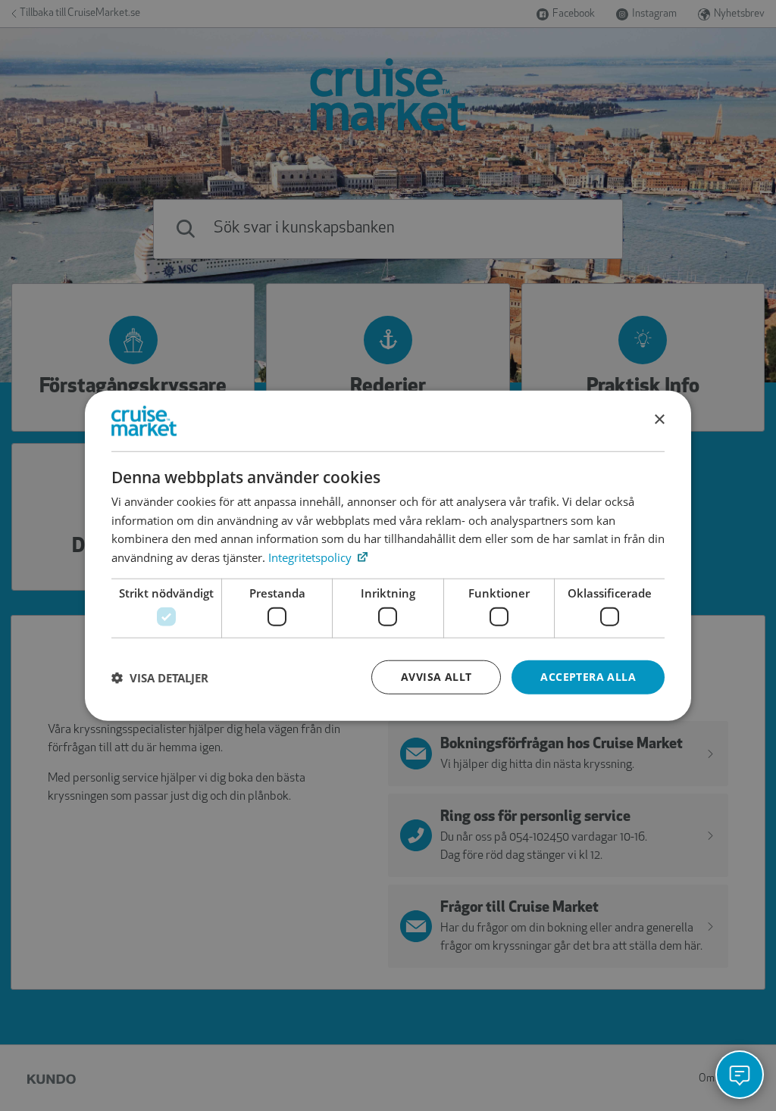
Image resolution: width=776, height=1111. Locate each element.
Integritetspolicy (311, 557)
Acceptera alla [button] (588, 676)
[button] (159, 677)
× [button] (659, 420)
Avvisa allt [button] (436, 676)
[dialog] (388, 555)
